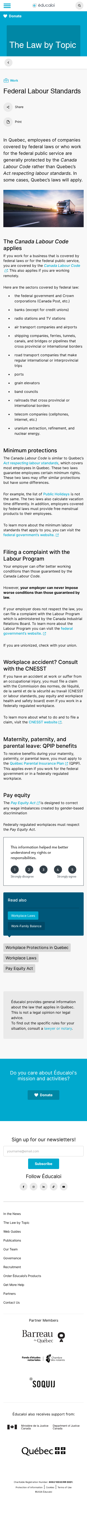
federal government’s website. (29, 535)
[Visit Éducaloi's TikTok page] (54, 1187)
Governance (12, 1258)
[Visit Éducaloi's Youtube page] (64, 1187)
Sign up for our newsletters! (44, 1139)
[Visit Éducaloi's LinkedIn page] (44, 1187)
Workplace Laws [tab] (23, 915)
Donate (15, 16)
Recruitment (12, 1267)
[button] (72, 6)
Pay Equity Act (23, 803)
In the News (12, 1214)
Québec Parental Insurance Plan (37, 763)
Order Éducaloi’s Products (22, 1276)
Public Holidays (56, 494)
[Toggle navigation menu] (7, 5)
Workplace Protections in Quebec (37, 947)
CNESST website (43, 722)
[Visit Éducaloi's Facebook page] (23, 1187)
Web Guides (12, 1231)
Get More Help (13, 1285)
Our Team (10, 1249)
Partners (9, 1293)
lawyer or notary (58, 1028)
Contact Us (11, 1302)
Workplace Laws (21, 958)
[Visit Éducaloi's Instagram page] (33, 1187)
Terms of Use (65, 1487)
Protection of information (29, 1487)
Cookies (50, 1487)
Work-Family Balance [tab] (26, 926)
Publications (12, 1240)
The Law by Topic (16, 1222)
